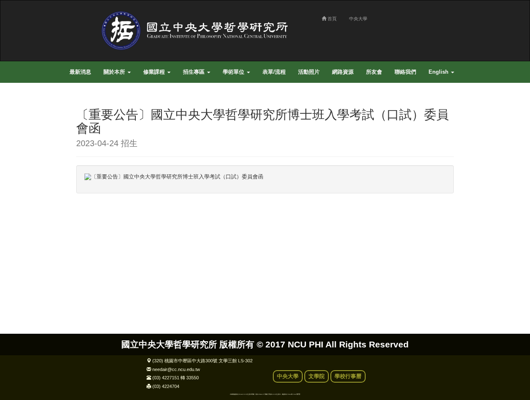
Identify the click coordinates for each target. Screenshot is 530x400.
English (439, 72)
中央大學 (358, 18)
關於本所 (115, 72)
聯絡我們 (405, 72)
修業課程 (154, 72)
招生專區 (194, 72)
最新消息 (80, 72)
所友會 (374, 72)
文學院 (316, 376)
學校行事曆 (348, 376)
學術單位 (234, 72)
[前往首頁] (197, 30)
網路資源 (343, 72)
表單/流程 (274, 72)
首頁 (331, 18)
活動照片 (309, 72)
